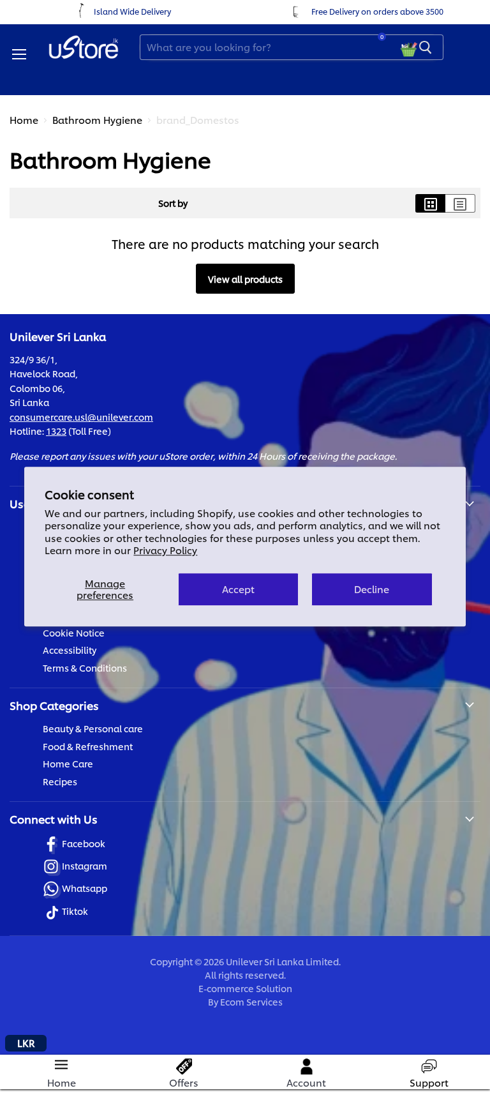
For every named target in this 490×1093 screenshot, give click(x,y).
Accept (238, 589)
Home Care (68, 763)
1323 (56, 431)
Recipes (60, 781)
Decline (371, 589)
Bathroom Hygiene (97, 119)
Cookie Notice (74, 632)
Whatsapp (84, 888)
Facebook (83, 843)
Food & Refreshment (88, 746)
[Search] (425, 47)
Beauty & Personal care (93, 728)
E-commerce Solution (245, 988)
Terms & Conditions (85, 667)
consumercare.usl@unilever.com (81, 417)
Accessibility (69, 650)
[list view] (460, 203)
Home (24, 119)
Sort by (173, 203)
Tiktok (75, 911)
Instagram (84, 865)
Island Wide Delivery (132, 11)
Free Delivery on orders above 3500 (377, 11)
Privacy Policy (165, 550)
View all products (245, 279)
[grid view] (430, 203)
